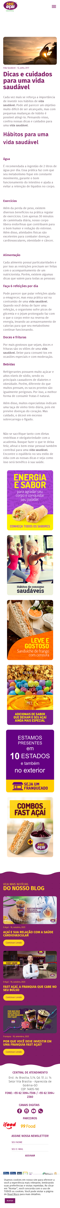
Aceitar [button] (10, 1201)
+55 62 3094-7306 (24, 1093)
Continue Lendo (14, 943)
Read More (13, 1194)
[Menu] (54, 6)
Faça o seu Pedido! (35, 6)
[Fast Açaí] (10, 6)
